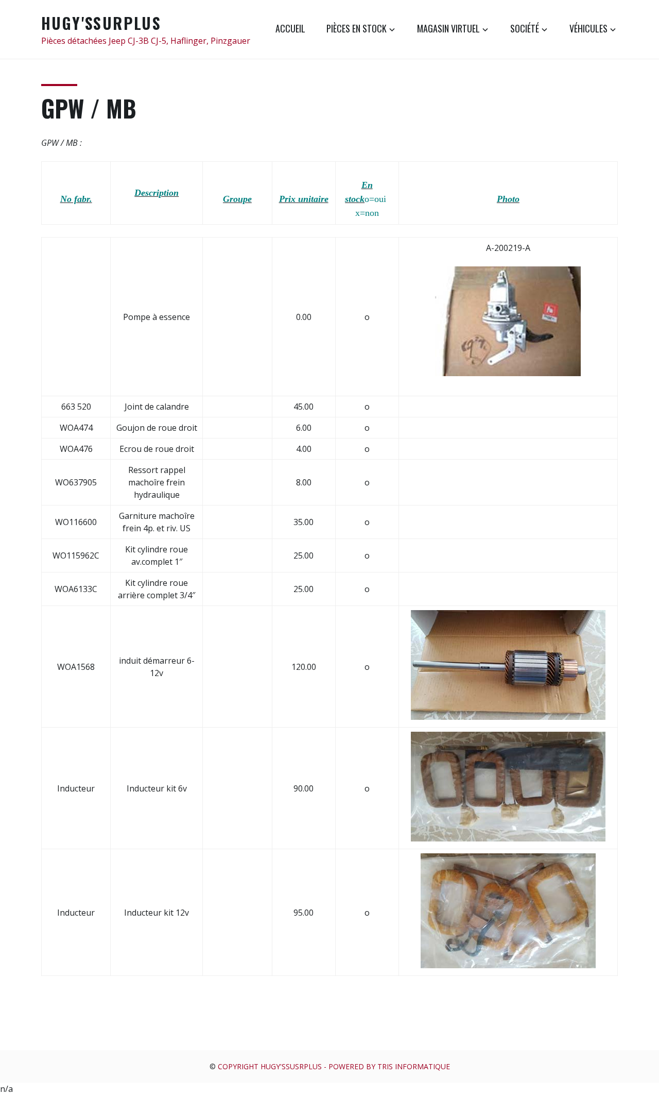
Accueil (290, 28)
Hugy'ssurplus (101, 23)
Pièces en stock (356, 28)
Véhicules (588, 28)
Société (524, 28)
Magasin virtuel (448, 28)
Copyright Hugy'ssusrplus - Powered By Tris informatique (334, 1066)
